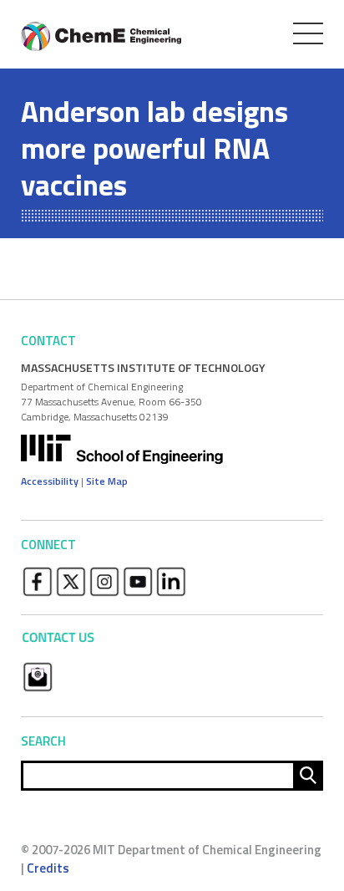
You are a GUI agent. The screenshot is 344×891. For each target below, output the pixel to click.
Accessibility (49, 481)
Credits (48, 868)
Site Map (107, 481)
